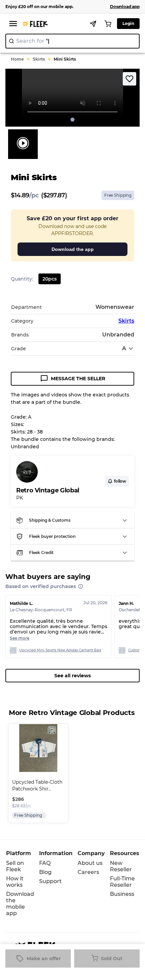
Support (50, 881)
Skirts (39, 59)
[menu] (13, 24)
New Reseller (121, 866)
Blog (45, 872)
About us (90, 863)
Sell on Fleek (15, 866)
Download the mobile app (20, 903)
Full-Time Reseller (122, 881)
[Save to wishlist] (129, 79)
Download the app (73, 249)
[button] (72, 520)
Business (122, 894)
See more (19, 638)
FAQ (45, 863)
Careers (88, 872)
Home (17, 59)
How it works (15, 881)
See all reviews (72, 676)
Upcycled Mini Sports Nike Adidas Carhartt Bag (60, 650)
